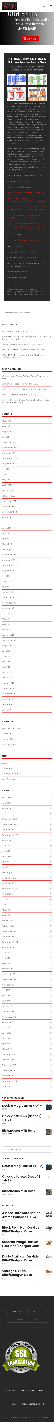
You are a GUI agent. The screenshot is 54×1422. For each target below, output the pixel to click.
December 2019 (9, 597)
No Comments (36, 69)
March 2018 (7, 672)
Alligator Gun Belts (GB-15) (24, 394)
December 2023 (9, 442)
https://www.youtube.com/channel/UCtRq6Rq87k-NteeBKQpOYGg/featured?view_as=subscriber (27, 208)
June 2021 (6, 528)
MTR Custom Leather (32, 66)
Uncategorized (9, 744)
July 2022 (6, 469)
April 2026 (6, 426)
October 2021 (8, 506)
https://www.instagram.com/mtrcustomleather (26, 201)
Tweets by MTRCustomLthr (18, 198)
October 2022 (8, 453)
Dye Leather (7, 733)
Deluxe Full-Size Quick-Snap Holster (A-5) (25, 377)
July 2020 (6, 576)
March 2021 (7, 544)
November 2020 (9, 554)
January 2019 (8, 635)
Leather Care (8, 739)
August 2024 (8, 431)
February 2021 (8, 549)
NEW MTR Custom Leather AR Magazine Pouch (23, 349)
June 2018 (6, 656)
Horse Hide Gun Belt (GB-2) (26, 383)
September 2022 (10, 458)
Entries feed (7, 768)
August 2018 (7, 645)
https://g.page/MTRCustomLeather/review (24, 240)
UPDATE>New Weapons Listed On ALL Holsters (22, 344)
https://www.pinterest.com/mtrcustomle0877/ (26, 223)
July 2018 (6, 651)
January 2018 (8, 683)
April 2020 (6, 586)
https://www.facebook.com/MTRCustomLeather (26, 193)
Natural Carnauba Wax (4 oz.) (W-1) (30, 389)
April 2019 (6, 624)
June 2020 (7, 581)
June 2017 (6, 709)
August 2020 (8, 570)
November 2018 (9, 640)
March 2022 (7, 490)
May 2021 (6, 533)
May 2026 (6, 421)
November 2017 (9, 693)
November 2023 (9, 447)
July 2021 (6, 522)
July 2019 (6, 613)
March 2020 (7, 592)
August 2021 (7, 517)
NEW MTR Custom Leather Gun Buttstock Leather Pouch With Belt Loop (24, 356)
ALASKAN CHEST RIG (11, 728)
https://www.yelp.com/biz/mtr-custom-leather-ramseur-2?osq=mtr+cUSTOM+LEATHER (26, 227)
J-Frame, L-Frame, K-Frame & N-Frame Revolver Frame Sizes (27, 60)
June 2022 (7, 474)
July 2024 (6, 437)
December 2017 (9, 688)
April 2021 (6, 538)
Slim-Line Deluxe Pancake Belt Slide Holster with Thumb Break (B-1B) (26, 401)
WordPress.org (8, 779)
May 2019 (6, 618)
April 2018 (6, 667)
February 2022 (8, 496)
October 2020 (8, 560)
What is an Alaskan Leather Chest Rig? (19, 331)
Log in (4, 763)
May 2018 (6, 661)
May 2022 (6, 479)
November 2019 (9, 602)
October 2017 (8, 699)
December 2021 (9, 501)
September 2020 (10, 565)
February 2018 (8, 677)
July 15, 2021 (15, 66)
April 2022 (6, 485)
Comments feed (10, 773)
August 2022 (8, 463)
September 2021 (9, 512)
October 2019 (8, 608)
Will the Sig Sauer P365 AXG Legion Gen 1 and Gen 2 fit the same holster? (26, 337)
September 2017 (9, 704)
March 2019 (7, 629)
